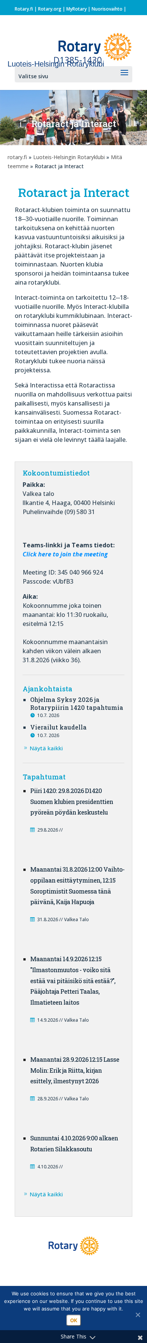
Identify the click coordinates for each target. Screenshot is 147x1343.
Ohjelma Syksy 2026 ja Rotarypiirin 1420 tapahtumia (76, 703)
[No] (137, 1314)
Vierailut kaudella (58, 727)
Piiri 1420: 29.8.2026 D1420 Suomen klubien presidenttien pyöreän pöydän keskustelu (71, 801)
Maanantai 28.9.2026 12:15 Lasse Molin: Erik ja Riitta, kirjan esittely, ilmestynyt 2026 (74, 1070)
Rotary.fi (24, 9)
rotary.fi (17, 157)
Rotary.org (49, 9)
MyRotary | (79, 9)
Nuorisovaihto (107, 9)
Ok (73, 1320)
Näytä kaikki (46, 748)
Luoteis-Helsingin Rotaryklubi (69, 157)
